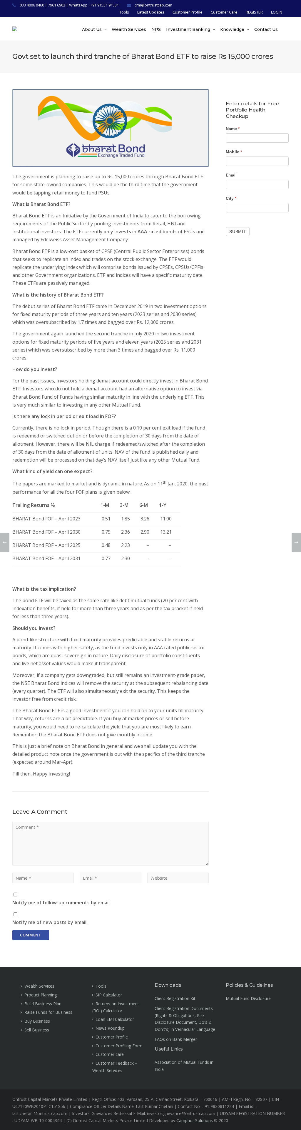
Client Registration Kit (175, 998)
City (231, 198)
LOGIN (276, 12)
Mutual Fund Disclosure (248, 998)
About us (92, 29)
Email (231, 175)
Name (233, 128)
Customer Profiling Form (119, 1046)
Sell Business (36, 1030)
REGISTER (254, 12)
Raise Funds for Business (48, 1012)
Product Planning (40, 995)
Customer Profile (188, 12)
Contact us (266, 29)
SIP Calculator (109, 995)
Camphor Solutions (194, 1120)
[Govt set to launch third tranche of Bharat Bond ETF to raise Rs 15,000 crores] (110, 128)
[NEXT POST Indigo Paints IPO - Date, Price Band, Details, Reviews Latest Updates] (296, 542)
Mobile (234, 151)
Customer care (110, 1054)
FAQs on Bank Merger (176, 1039)
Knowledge (232, 29)
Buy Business (37, 1021)
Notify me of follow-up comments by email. (61, 902)
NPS (156, 29)
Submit (237, 231)
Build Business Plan (42, 1003)
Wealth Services (129, 29)
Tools (124, 12)
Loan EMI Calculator (115, 1019)
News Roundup (110, 1028)
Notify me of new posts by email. (50, 922)
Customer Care (224, 12)
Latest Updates (150, 12)
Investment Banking (188, 29)
